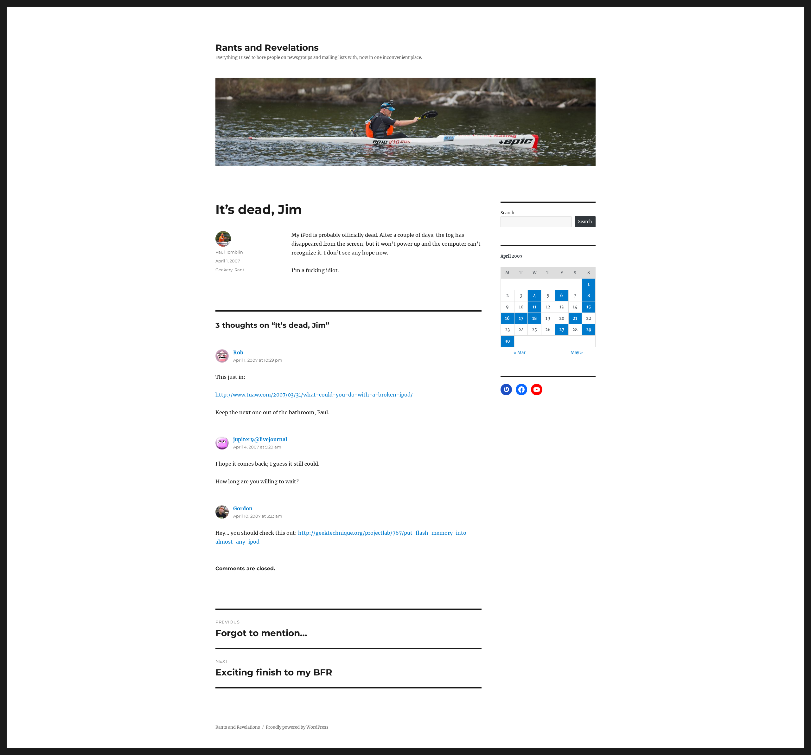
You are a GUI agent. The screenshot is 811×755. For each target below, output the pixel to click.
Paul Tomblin (229, 252)
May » (577, 352)
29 (588, 329)
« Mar (520, 352)
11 (534, 307)
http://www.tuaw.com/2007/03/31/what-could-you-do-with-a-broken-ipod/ (314, 394)
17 (521, 318)
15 (588, 307)
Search (507, 213)
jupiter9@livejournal (260, 439)
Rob (238, 352)
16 (507, 318)
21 (575, 318)
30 (507, 341)
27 (561, 329)
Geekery (224, 269)
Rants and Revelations (267, 47)
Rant (239, 269)
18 (534, 318)
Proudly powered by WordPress (297, 727)
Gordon (242, 508)
